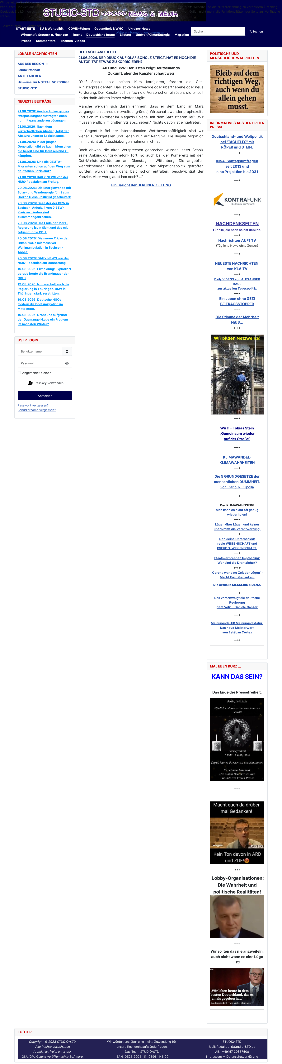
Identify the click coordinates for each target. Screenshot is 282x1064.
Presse (26, 41)
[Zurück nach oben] (275, 1057)
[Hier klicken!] (237, 199)
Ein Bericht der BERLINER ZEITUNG (141, 185)
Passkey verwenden (48, 383)
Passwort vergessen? (33, 405)
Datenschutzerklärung (242, 1056)
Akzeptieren (12, 26)
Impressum (214, 1056)
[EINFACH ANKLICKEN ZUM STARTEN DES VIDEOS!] (237, 739)
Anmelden (45, 396)
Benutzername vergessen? (37, 410)
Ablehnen (35, 26)
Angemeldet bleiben (36, 373)
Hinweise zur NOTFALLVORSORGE (43, 82)
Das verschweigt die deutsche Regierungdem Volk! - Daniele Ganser (237, 602)
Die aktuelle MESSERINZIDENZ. (237, 585)
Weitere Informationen (132, 32)
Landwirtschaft (29, 70)
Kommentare (46, 41)
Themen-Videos (72, 41)
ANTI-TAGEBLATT (31, 76)
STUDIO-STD (27, 88)
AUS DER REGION (31, 64)
